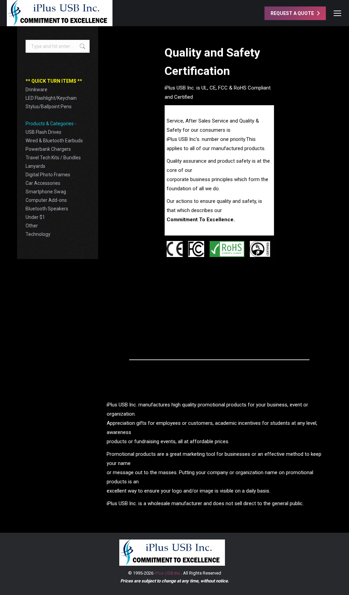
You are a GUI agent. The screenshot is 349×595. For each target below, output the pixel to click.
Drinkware (36, 89)
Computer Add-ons (46, 200)
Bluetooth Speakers (47, 208)
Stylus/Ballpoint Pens (49, 106)
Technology (38, 234)
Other (32, 225)
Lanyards (35, 166)
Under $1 (35, 217)
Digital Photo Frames (48, 174)
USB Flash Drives (43, 132)
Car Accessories (43, 183)
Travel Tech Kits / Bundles (53, 157)
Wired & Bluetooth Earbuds (54, 140)
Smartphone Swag (46, 191)
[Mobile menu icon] (337, 13)
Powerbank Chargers (48, 149)
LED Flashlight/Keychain (51, 98)
